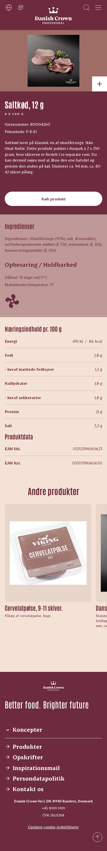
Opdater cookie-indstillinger (53, 826)
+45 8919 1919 (53, 808)
